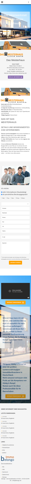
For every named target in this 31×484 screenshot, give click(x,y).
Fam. (13, 198)
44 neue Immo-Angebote (7, 428)
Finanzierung (22, 35)
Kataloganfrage (11, 35)
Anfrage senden (15, 262)
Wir (3, 466)
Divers (23, 198)
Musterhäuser (22, 33)
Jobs (3, 469)
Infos (3, 450)
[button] (29, 42)
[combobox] (15, 204)
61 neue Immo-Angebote (7, 423)
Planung (16, 37)
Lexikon (4, 452)
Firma (18, 198)
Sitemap (4, 477)
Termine (22, 38)
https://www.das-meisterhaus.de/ (18, 73)
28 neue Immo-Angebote (7, 418)
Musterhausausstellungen (20, 31)
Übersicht (6, 31)
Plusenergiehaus (12, 38)
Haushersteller (10, 33)
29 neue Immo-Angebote (7, 437)
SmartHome (24, 37)
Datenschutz (5, 474)
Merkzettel (8, 37)
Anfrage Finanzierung (14, 302)
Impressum (5, 472)
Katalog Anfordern (14, 77)
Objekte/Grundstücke (8, 445)
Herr (3, 198)
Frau (8, 198)
